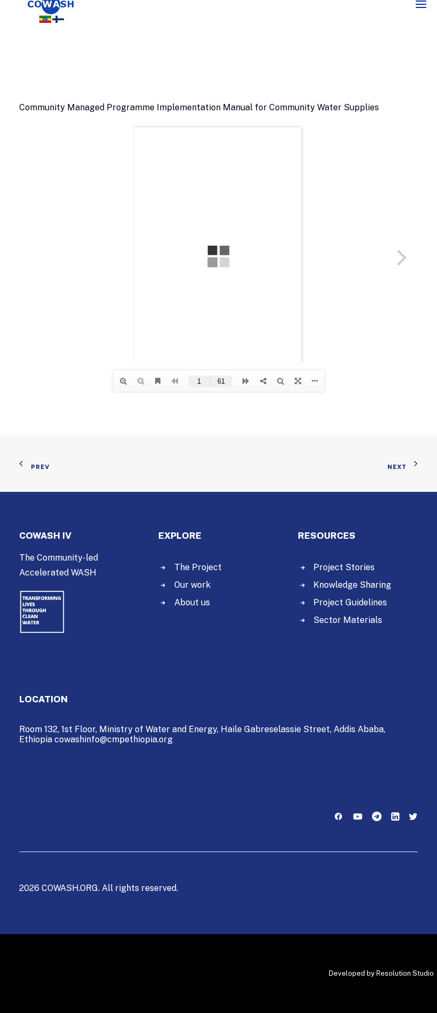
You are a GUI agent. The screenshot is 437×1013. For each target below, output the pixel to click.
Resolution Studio (405, 973)
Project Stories (344, 567)
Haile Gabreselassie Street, (276, 729)
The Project (198, 567)
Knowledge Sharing (352, 585)
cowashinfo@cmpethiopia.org (113, 739)
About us (192, 602)
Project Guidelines (350, 602)
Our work (192, 585)
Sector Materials (347, 620)
